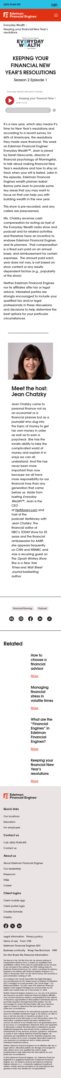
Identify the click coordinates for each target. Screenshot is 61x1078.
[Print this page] (21, 618)
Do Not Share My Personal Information (26, 954)
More (34, 676)
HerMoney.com (26, 510)
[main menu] (56, 15)
